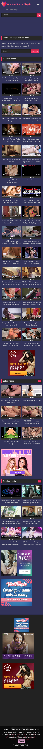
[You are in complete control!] (18, 658)
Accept (21, 741)
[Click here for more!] (16, 475)
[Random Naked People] (17, 4)
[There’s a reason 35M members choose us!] (21, 376)
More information (21, 745)
